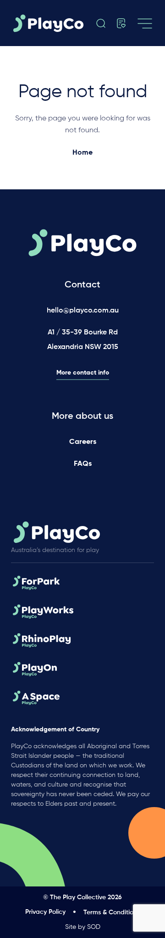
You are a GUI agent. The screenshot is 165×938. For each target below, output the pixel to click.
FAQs (83, 464)
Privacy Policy (45, 912)
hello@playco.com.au (83, 310)
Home (82, 152)
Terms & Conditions (111, 912)
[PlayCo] (51, 23)
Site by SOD (82, 927)
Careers (82, 442)
